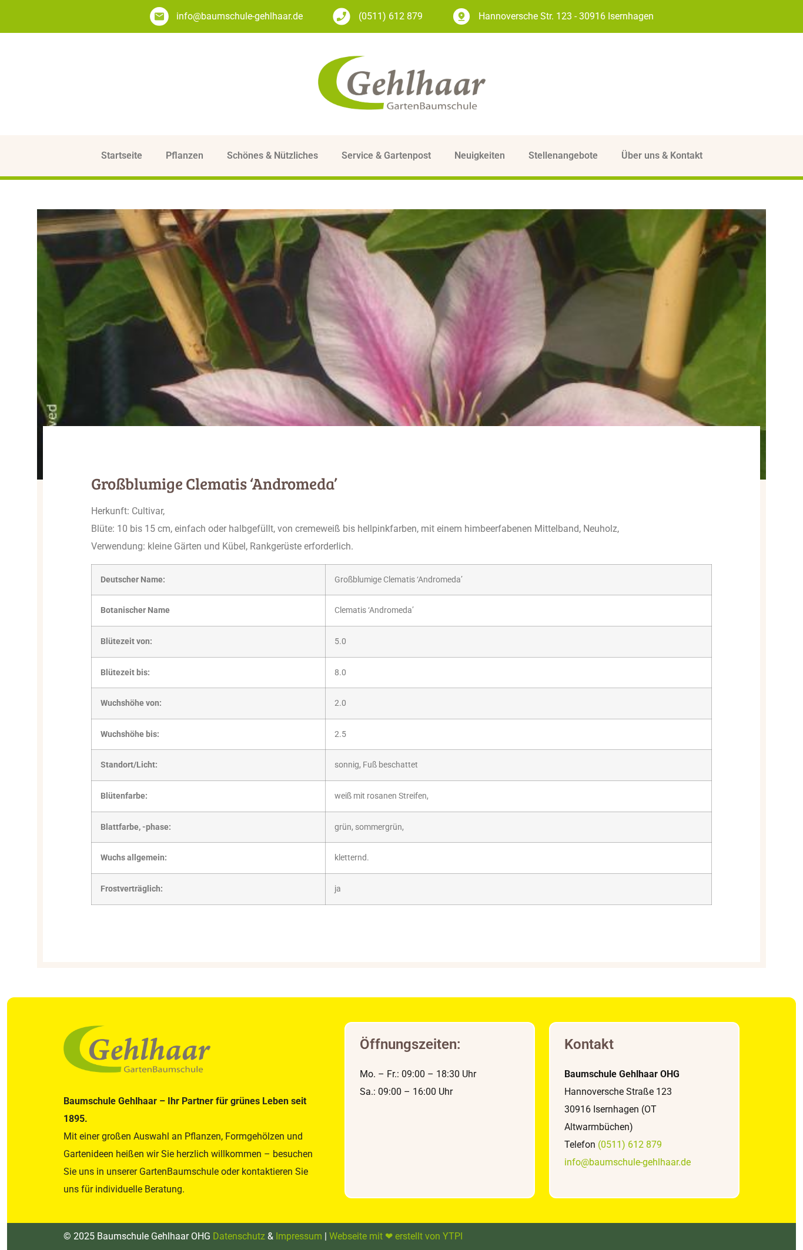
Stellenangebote (563, 155)
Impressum (299, 1236)
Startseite (121, 155)
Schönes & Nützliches (272, 155)
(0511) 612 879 (630, 1144)
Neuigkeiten (479, 155)
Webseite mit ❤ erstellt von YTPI (396, 1236)
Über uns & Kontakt (661, 155)
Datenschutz (239, 1236)
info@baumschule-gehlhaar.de (627, 1162)
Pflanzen (184, 155)
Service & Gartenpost (386, 155)
